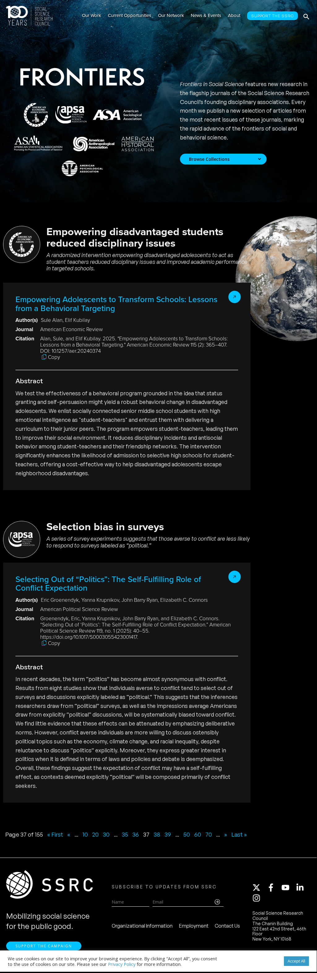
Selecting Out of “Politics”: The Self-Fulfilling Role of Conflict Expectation (108, 584)
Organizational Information (142, 926)
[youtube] (288, 888)
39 (168, 834)
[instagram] (257, 898)
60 (197, 834)
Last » (239, 834)
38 (157, 834)
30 (106, 834)
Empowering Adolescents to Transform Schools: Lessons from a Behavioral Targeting (116, 304)
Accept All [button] (296, 961)
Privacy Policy (121, 964)
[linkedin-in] (303, 888)
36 (135, 834)
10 (85, 834)
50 (186, 834)
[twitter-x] (259, 888)
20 (95, 834)
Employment (193, 926)
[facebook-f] (274, 888)
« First (55, 834)
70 (208, 834)
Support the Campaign (43, 946)
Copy (54, 357)
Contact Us (227, 926)
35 (125, 834)
